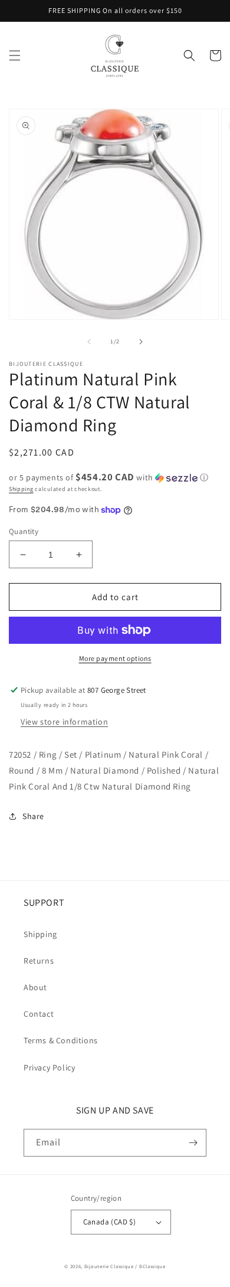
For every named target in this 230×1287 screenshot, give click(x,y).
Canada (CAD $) (109, 1222)
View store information (64, 721)
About (35, 987)
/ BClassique (150, 1266)
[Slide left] (89, 342)
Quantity (23, 531)
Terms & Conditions (61, 1040)
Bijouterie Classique (109, 1266)
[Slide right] (141, 342)
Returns (39, 960)
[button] (15, 55)
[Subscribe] (193, 1143)
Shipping (21, 489)
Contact (39, 1013)
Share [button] (33, 816)
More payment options (115, 658)
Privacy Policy (49, 1067)
